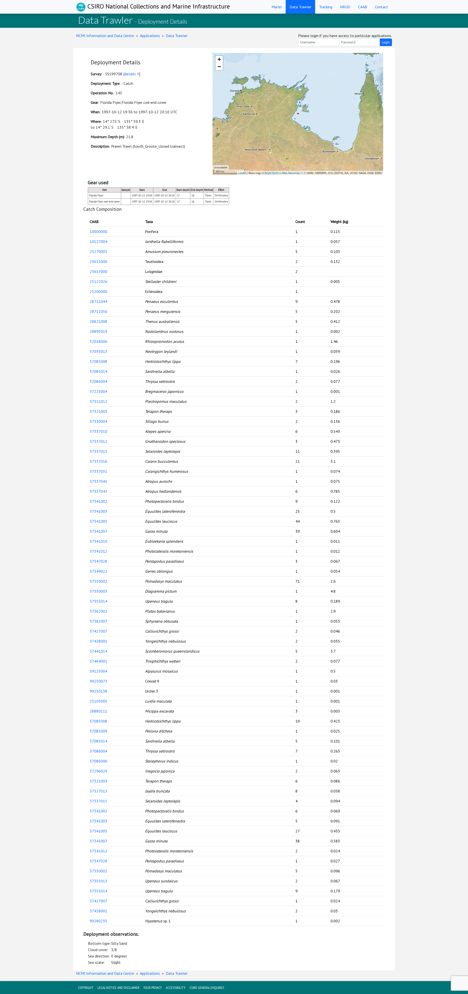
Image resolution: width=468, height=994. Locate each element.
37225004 (98, 391)
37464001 (98, 661)
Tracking (325, 6)
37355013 (98, 880)
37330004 (98, 421)
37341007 (98, 531)
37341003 (98, 511)
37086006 (98, 761)
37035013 (98, 351)
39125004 (98, 671)
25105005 (98, 701)
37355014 (98, 601)
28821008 (98, 321)
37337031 (98, 471)
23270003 (98, 251)
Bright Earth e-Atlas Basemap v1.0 (285, 173)
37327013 (98, 791)
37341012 (98, 551)
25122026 (98, 281)
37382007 (98, 621)
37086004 (98, 381)
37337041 (98, 481)
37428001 (98, 641)
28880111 (98, 711)
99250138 (98, 691)
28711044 (98, 301)
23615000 (98, 261)
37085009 (98, 731)
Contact (381, 6)
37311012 (98, 401)
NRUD (345, 6)
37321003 (98, 411)
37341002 (98, 501)
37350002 (98, 581)
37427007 (98, 631)
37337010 (98, 431)
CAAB (362, 6)
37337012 (98, 441)
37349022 (98, 571)
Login (386, 42)
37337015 (98, 451)
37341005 (98, 521)
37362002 (98, 611)
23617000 (98, 271)
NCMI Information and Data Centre (105, 35)
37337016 (98, 461)
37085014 (98, 371)
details (130, 73)
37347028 (98, 561)
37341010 (98, 541)
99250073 (98, 681)
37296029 (98, 771)
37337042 (98, 491)
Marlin (277, 6)
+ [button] (219, 59)
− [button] (219, 67)
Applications (150, 35)
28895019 (98, 331)
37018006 (98, 341)
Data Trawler (300, 6)
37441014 (98, 651)
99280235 (98, 920)
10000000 (98, 231)
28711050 (98, 311)
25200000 (98, 291)
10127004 (98, 241)
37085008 (98, 361)
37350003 (98, 591)
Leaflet (242, 173)
